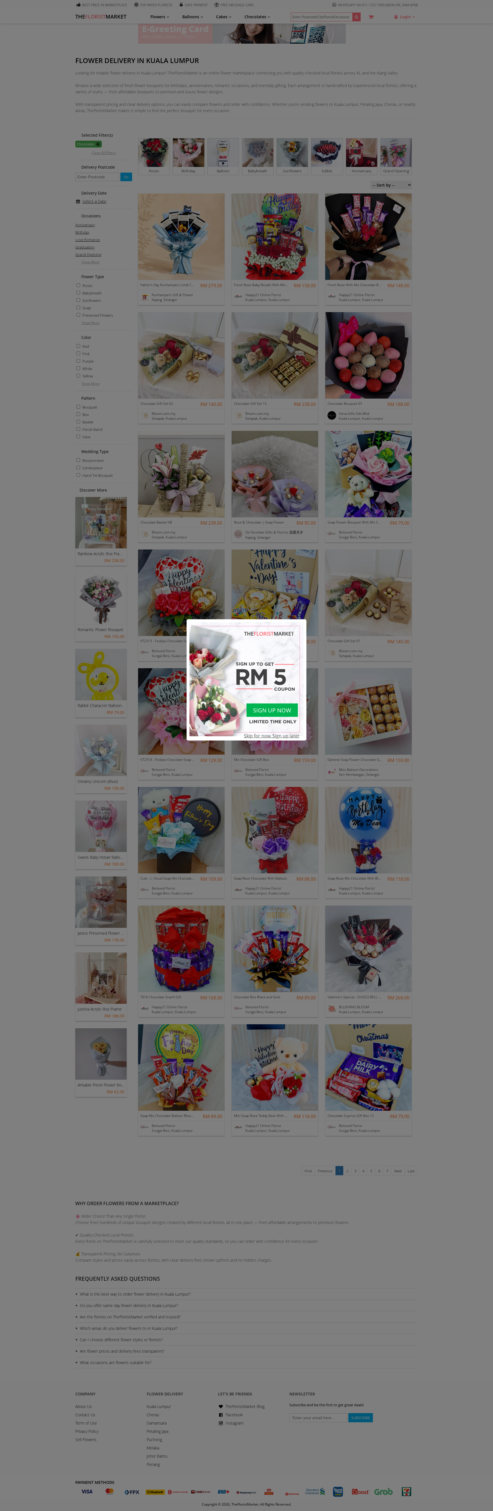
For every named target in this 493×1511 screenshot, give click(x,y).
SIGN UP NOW (272, 710)
